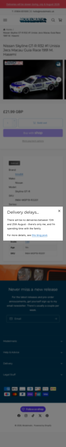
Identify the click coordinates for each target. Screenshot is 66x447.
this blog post (39, 235)
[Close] (59, 211)
